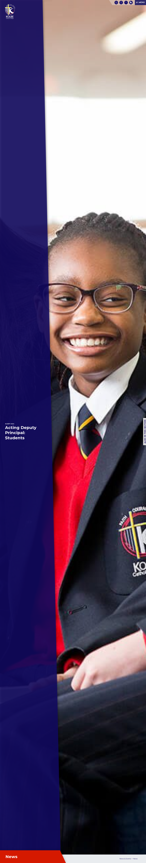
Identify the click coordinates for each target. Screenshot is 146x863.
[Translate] (131, 2)
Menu (141, 2)
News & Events (125, 859)
